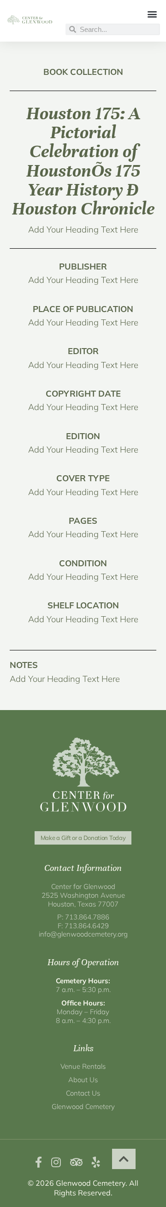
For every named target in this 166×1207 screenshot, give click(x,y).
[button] (152, 13)
